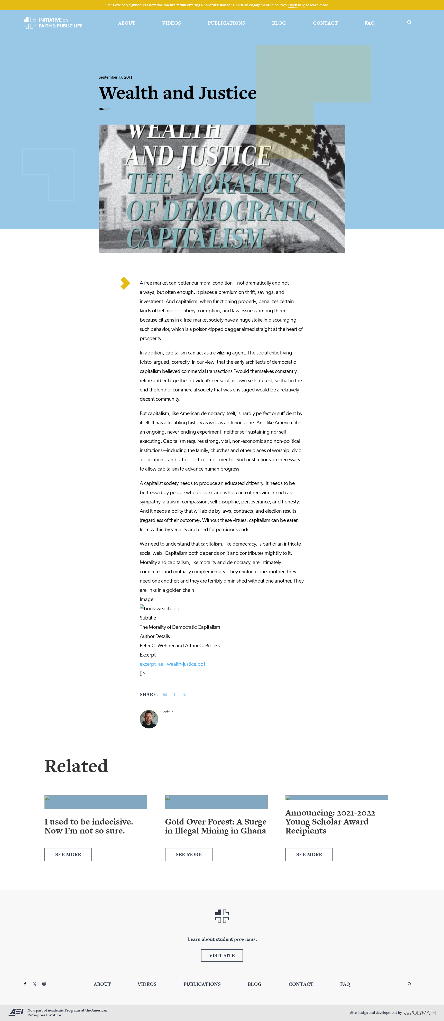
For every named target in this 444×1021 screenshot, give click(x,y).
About (126, 23)
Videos (171, 23)
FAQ (370, 23)
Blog (279, 23)
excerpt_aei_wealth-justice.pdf (172, 664)
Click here (296, 4)
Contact (325, 23)
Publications (226, 23)
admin (104, 109)
